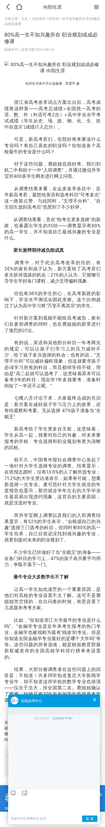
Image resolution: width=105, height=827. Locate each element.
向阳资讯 (38, 19)
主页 (25, 19)
